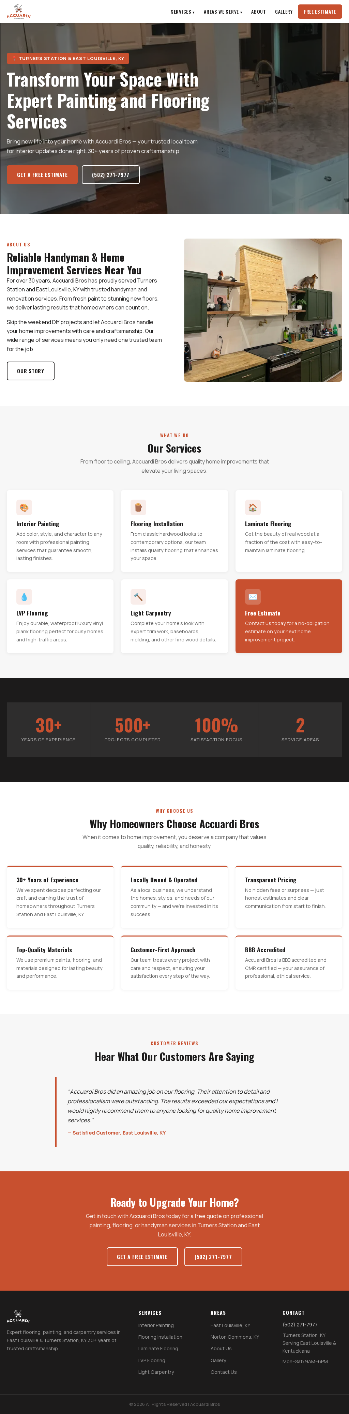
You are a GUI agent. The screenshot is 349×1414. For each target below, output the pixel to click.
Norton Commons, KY (235, 1337)
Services (181, 11)
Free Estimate (320, 11)
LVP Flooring (151, 1360)
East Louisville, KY (230, 1325)
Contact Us (224, 1372)
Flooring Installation (160, 1337)
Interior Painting (156, 1325)
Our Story (30, 371)
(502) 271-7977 (111, 174)
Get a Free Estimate (42, 174)
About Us (221, 1348)
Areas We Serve (221, 11)
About (258, 11)
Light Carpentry (156, 1372)
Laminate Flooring (158, 1348)
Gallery (284, 11)
